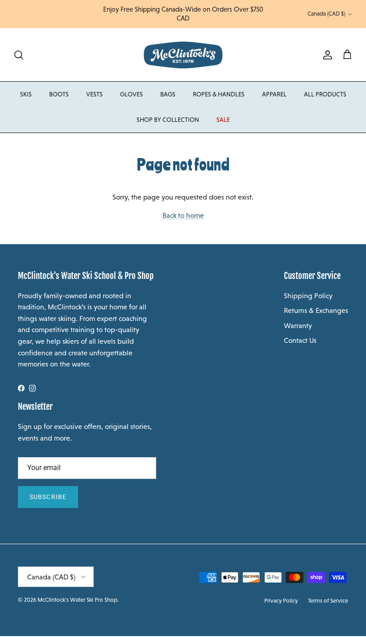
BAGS (167, 94)
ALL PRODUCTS (325, 94)
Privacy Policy (281, 600)
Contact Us (300, 340)
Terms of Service (328, 600)
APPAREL (274, 94)
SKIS (26, 94)
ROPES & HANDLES (219, 94)
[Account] (326, 55)
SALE (223, 119)
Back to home (183, 215)
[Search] (18, 55)
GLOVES (131, 94)
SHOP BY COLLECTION (168, 119)
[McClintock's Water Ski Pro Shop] (183, 54)
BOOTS (59, 94)
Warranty (298, 325)
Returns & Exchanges (316, 310)
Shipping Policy (308, 295)
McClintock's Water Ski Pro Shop (77, 599)
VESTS (94, 94)
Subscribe (48, 496)
